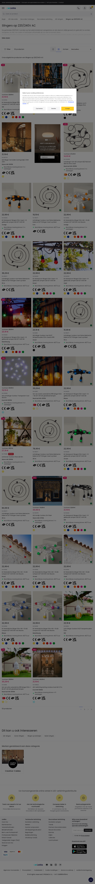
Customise (39, 108)
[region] (48, 101)
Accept (67, 108)
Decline (53, 108)
